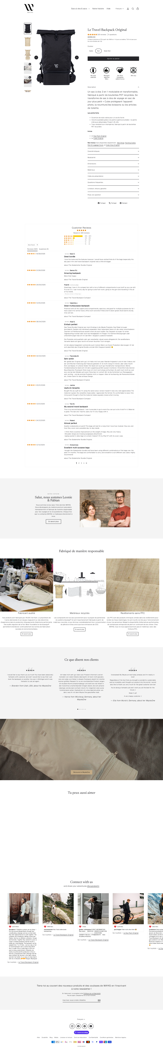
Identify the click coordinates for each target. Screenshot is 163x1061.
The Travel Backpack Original (79, 380)
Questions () (43, 249)
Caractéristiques (93, 151)
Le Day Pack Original (130, 933)
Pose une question (94, 195)
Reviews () (32, 249)
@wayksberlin (93, 886)
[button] (92, 35)
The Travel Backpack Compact (80, 298)
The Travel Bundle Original (78, 280)
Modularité (91, 157)
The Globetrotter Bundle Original (80, 265)
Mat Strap (120, 143)
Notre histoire (98, 8)
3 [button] (81, 463)
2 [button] (78, 463)
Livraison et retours (66, 1037)
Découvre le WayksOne (81, 772)
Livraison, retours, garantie (97, 189)
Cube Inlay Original (113, 145)
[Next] (77, 57)
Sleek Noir (107, 51)
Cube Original (98, 138)
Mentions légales (120, 1037)
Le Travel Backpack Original (28, 962)
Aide (108, 8)
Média (56, 1037)
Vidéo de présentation (95, 176)
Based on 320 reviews (81, 233)
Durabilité (45, 1037)
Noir (98, 51)
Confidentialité (93, 1037)
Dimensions (92, 164)
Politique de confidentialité (91, 993)
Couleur (90, 46)
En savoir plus (53, 521)
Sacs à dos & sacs (79, 8)
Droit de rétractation (80, 1037)
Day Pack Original (99, 136)
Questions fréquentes (95, 182)
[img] (31, 254)
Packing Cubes (130, 143)
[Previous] (36, 57)
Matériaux (91, 170)
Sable (91, 51)
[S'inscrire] (98, 1000)
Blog (51, 1037)
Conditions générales (106, 1037)
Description (92, 87)
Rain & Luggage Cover (95, 145)
